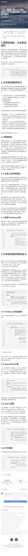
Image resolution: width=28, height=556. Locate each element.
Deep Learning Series (6, 519)
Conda (12, 519)
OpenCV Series (16, 517)
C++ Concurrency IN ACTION (20, 531)
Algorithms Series (5, 521)
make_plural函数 (6, 474)
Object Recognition (18, 521)
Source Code (12, 529)
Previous (7, 482)
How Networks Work (16, 527)
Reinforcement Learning (16, 533)
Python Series (13, 515)
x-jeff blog (4, 1)
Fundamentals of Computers (7, 517)
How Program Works (14, 525)
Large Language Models (6, 533)
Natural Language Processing (7, 523)
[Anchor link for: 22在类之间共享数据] (21, 173)
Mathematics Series (21, 512)
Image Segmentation (5, 515)
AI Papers (11, 521)
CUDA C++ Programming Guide (7, 531)
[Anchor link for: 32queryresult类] (20, 364)
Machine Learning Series (11, 512)
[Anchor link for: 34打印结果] (13, 448)
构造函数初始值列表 (7, 352)
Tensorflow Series (19, 519)
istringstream (12, 121)
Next (20, 482)
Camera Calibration (5, 525)
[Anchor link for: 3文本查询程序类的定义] (2, 257)
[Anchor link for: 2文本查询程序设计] (23, 82)
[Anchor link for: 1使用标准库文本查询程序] (7, 45)
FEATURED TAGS (4, 510)
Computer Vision (5, 529)
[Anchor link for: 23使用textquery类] (22, 217)
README (3, 512)
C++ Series (4, 6)
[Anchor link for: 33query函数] (15, 404)
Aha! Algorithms (17, 523)
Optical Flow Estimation (6, 527)
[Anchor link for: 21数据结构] (13, 137)
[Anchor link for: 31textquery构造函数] (23, 312)
